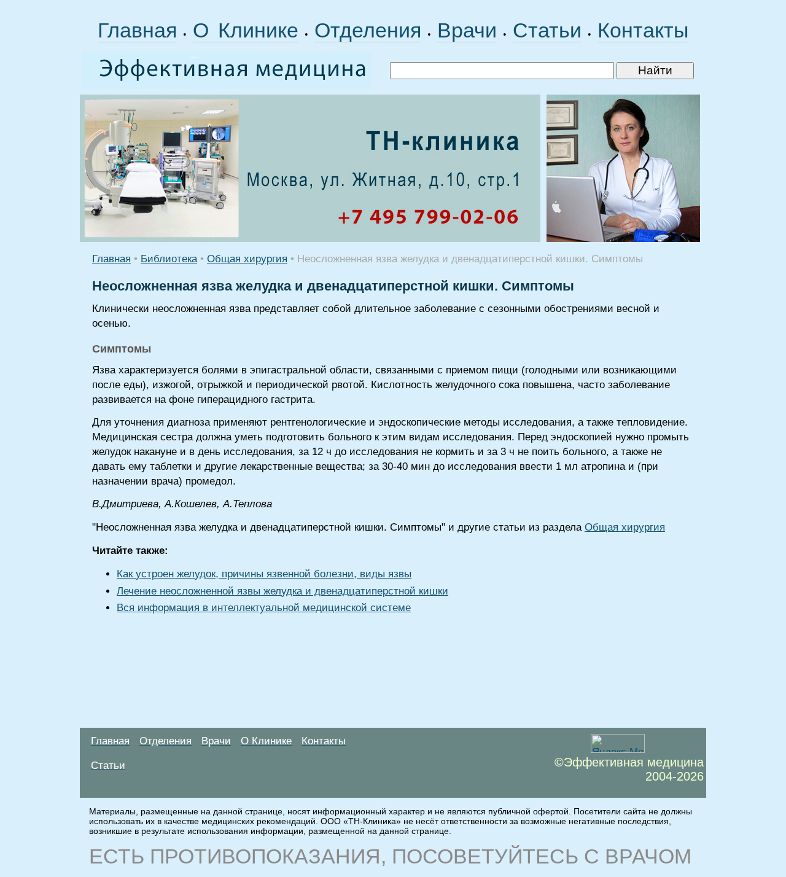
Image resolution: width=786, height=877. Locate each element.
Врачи (467, 30)
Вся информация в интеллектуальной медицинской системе (264, 608)
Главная (137, 30)
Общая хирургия (247, 259)
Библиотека (169, 259)
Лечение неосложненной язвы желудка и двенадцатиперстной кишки (282, 591)
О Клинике (245, 30)
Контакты (642, 30)
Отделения (367, 30)
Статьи (547, 30)
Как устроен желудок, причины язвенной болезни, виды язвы (264, 574)
